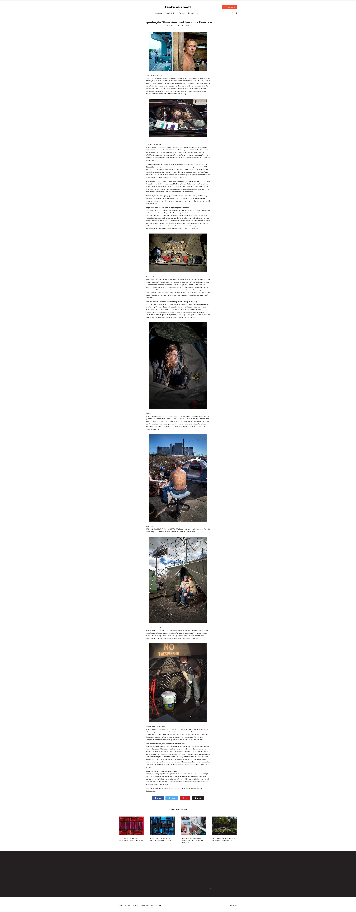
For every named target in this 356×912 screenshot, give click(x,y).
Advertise (182, 13)
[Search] (236, 13)
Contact (135, 905)
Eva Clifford (172, 26)
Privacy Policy (145, 905)
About (120, 905)
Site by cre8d (233, 905)
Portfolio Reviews (170, 13)
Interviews (158, 13)
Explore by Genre (193, 13)
